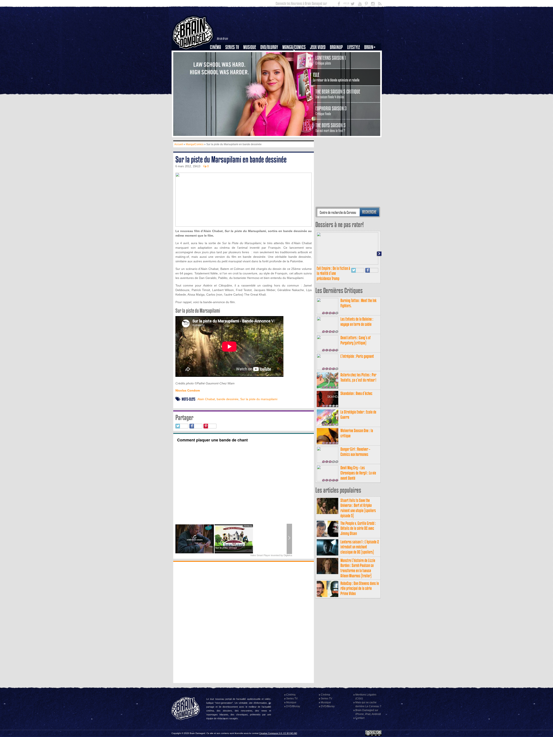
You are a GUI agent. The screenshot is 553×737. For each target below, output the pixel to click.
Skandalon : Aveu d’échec (356, 393)
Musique (249, 47)
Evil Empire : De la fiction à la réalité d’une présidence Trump (333, 273)
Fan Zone (371, 54)
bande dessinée (227, 399)
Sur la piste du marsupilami (258, 399)
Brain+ (370, 47)
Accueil (178, 144)
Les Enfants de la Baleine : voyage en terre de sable (356, 322)
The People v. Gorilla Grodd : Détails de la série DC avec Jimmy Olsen (358, 528)
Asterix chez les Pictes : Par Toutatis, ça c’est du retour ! (358, 377)
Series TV (232, 47)
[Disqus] (243, 622)
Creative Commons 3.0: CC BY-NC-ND (278, 733)
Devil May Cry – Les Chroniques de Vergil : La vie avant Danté (358, 473)
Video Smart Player (260, 555)
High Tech (355, 69)
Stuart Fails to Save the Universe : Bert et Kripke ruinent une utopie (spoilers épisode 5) (358, 508)
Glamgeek (355, 62)
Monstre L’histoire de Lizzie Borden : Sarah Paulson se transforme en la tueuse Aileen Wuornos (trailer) (357, 568)
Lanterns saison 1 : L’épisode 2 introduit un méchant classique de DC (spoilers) (359, 547)
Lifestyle (353, 47)
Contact (359, 717)
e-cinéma (217, 69)
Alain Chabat (206, 399)
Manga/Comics (294, 47)
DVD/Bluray (269, 47)
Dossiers (217, 62)
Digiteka (288, 555)
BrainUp (336, 47)
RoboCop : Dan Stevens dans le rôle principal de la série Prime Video (359, 588)
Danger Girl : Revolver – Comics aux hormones (355, 452)
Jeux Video (318, 47)
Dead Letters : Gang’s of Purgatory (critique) (355, 340)
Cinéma (215, 47)
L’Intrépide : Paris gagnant (357, 356)
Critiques (217, 54)
